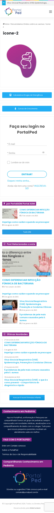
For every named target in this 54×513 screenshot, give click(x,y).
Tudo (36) (27, 232)
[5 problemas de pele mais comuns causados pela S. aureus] (9, 318)
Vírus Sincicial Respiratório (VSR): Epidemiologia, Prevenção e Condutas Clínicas (35, 304)
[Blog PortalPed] (13, 11)
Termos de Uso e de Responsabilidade (19, 454)
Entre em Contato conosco (14, 445)
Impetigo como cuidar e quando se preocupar (25, 222)
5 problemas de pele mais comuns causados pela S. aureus (33, 317)
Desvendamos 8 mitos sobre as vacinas (27, 24)
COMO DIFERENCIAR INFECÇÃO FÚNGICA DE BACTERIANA (35, 211)
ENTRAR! (27, 174)
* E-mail (11, 144)
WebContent (35, 508)
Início (7, 24)
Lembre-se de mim (20, 162)
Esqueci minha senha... (18, 181)
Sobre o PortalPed (10, 450)
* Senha (11, 153)
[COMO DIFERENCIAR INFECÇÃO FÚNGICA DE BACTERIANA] (9, 213)
